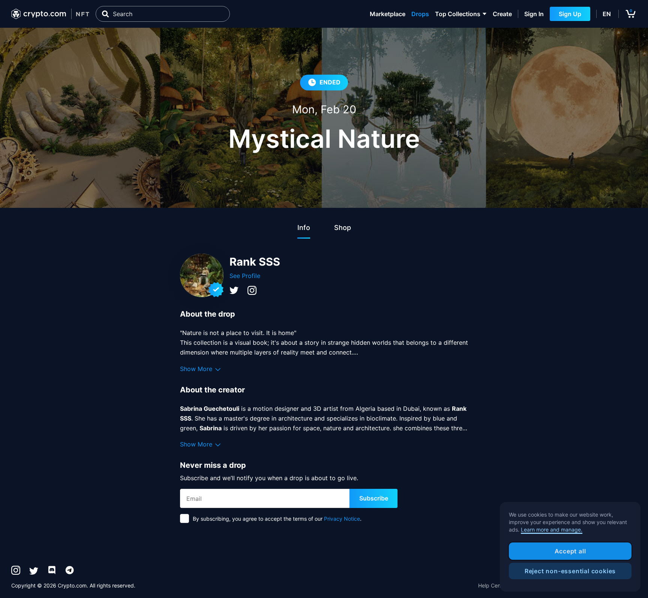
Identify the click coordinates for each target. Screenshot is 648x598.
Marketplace (387, 14)
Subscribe (373, 498)
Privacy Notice (342, 518)
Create (502, 14)
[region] (570, 547)
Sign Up (570, 14)
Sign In (534, 14)
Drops (420, 14)
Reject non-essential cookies (570, 571)
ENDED (330, 82)
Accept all (570, 551)
